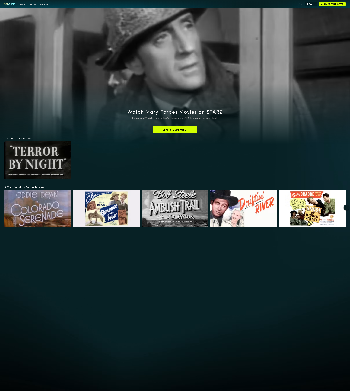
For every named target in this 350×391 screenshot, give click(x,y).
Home (23, 4)
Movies (44, 4)
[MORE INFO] (37, 208)
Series (33, 4)
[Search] (300, 4)
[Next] (346, 207)
